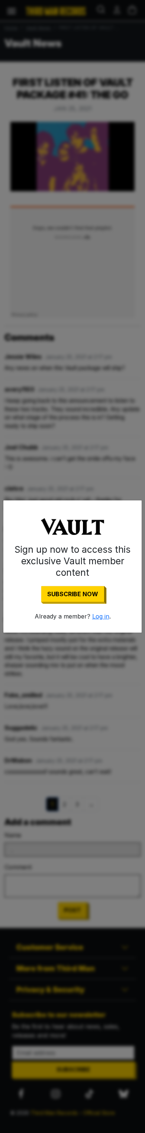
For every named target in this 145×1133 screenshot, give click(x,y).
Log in (100, 616)
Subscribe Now (72, 594)
